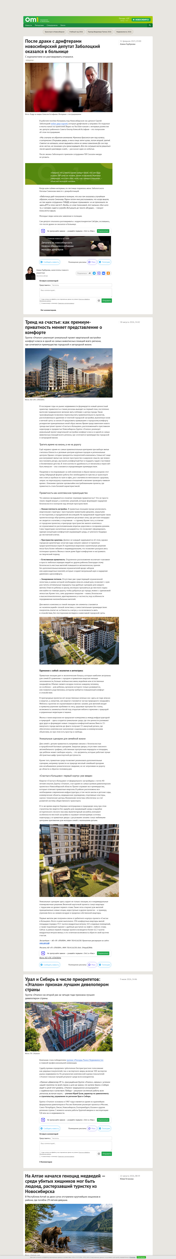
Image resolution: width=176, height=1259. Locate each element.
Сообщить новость (51, 262)
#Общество (29, 60)
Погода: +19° (124, 19)
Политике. (133, 1257)
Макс (93, 262)
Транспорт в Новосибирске (54, 32)
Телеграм (106, 262)
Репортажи (39, 25)
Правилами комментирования (66, 303)
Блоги (63, 25)
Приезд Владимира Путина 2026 (99, 32)
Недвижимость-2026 (123, 32)
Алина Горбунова (127, 44)
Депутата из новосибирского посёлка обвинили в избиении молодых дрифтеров (57, 246)
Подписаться (103, 231)
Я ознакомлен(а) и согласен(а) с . (57, 303)
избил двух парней (59, 123)
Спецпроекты (52, 25)
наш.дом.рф (44, 943)
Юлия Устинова (127, 1179)
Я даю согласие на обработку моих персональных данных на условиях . (64, 300)
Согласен (141, 1257)
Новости (28, 25)
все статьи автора (42, 276)
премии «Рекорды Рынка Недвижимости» (85, 1060)
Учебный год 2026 (76, 32)
